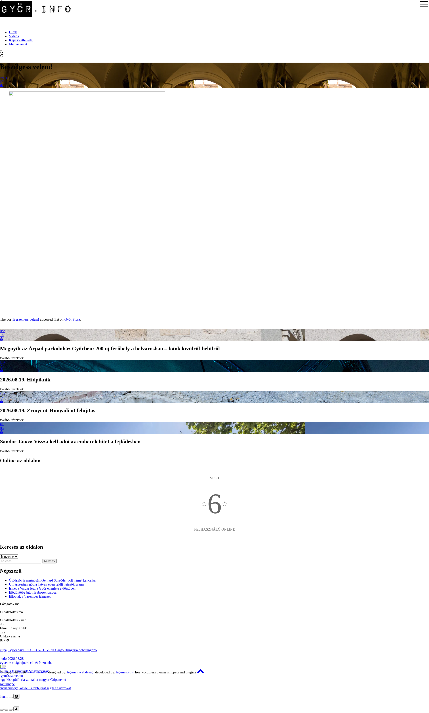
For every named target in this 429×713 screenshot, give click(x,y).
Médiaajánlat (18, 44)
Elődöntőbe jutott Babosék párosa (33, 592)
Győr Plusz (72, 319)
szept (3, 78)
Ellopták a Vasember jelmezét (29, 596)
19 (2, 397)
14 (2, 335)
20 (2, 366)
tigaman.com (125, 672)
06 (2, 428)
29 (2, 82)
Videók (14, 36)
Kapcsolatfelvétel (21, 40)
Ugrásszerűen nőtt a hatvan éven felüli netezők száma (46, 584)
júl (2, 424)
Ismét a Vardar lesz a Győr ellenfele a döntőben (42, 588)
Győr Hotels (37, 672)
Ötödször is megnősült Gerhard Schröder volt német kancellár (52, 580)
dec (2, 331)
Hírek (13, 32)
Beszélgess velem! (26, 319)
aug (2, 362)
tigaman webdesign (80, 672)
